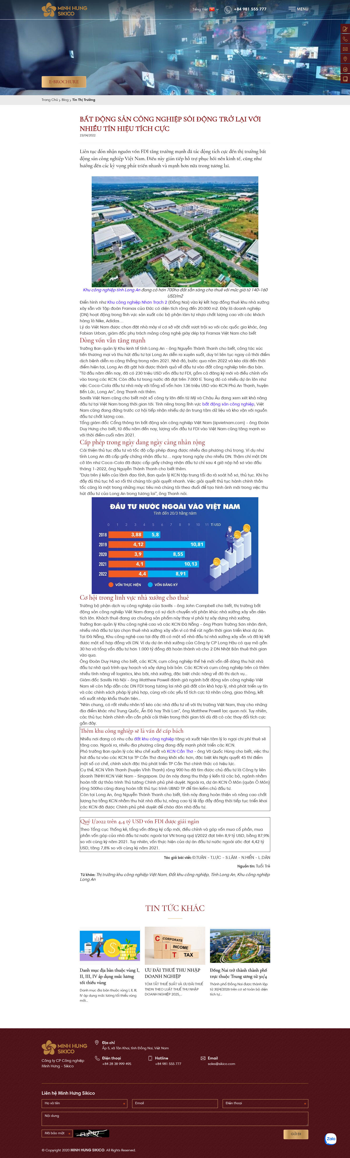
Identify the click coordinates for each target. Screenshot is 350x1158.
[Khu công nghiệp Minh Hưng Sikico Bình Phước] (67, 9)
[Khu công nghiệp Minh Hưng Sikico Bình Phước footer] (64, 1047)
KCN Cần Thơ (180, 752)
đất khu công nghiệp (154, 739)
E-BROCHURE (64, 82)
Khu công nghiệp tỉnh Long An (111, 290)
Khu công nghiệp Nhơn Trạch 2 (137, 303)
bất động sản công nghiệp (228, 404)
